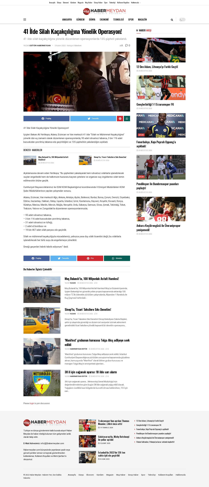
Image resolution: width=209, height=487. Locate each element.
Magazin (80, 2)
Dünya (59, 2)
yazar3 (73, 283)
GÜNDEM (80, 19)
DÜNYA (92, 19)
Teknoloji (112, 2)
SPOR (131, 19)
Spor (105, 2)
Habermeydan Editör (78, 349)
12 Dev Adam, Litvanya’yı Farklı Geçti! (157, 66)
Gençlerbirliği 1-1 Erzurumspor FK (155, 104)
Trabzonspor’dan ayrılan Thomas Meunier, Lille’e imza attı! (113, 422)
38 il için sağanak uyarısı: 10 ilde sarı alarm (91, 372)
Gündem (73, 2)
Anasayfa (52, 2)
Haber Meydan (35, 475)
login (32, 403)
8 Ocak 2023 (104, 459)
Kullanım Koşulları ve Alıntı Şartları (49, 456)
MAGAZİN (142, 19)
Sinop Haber (98, 2)
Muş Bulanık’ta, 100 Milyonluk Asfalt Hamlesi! (53, 158)
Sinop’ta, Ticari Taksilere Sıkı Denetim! (110, 156)
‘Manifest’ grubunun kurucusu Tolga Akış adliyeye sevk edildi (97, 342)
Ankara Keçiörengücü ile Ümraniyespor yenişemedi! (158, 227)
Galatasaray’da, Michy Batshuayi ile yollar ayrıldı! (113, 438)
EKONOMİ (104, 19)
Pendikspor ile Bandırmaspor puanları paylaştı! (157, 186)
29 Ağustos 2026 (145, 71)
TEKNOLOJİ (118, 19)
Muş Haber (88, 2)
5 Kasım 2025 (60, 45)
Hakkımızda (135, 2)
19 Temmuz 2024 (106, 427)
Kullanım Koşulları (123, 2)
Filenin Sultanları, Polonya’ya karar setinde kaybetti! (155, 441)
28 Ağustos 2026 (47, 163)
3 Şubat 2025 (105, 443)
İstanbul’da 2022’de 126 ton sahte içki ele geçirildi (111, 454)
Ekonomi (66, 2)
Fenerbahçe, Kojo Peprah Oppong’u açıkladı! (156, 144)
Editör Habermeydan (40, 45)
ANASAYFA (67, 19)
